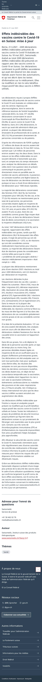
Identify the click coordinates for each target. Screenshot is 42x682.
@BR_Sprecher (11, 603)
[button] (38, 569)
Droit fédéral (8, 659)
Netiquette (28, 679)
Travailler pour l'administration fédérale (16, 632)
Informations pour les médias (15, 653)
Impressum (20, 679)
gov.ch (25, 603)
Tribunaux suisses (10, 647)
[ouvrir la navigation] (38, 17)
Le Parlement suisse (11, 640)
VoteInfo (6, 666)
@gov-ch (8, 607)
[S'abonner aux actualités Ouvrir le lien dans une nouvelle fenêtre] (34, 5)
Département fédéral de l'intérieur (16, 18)
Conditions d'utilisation (9, 679)
